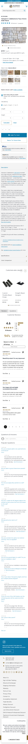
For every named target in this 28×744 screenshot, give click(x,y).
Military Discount (8, 704)
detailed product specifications (12, 250)
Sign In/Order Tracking (9, 680)
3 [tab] (11, 305)
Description (4, 167)
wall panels (17, 172)
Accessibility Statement (10, 699)
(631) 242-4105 (10, 660)
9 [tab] (19, 305)
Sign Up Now (8, 651)
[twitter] (11, 672)
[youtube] (16, 672)
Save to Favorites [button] (14, 140)
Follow (2, 452)
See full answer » (18, 462)
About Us (5, 677)
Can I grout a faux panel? (8, 617)
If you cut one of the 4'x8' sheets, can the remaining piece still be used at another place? (12, 598)
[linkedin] (14, 672)
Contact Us (6, 696)
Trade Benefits (7, 702)
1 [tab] (8, 305)
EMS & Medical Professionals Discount (14, 712)
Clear (15, 123)
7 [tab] (16, 305)
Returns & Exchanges (9, 683)
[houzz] (21, 672)
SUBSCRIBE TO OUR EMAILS (14, 1)
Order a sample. (17, 90)
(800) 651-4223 (10, 658)
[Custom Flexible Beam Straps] (7, 283)
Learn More (8, 150)
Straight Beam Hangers (20, 294)
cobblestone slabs (17, 176)
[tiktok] (19, 672)
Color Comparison (6, 260)
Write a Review (14, 346)
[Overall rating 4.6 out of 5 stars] (5, 23)
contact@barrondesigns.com (14, 663)
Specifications (5, 255)
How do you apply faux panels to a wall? (12, 483)
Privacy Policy (7, 693)
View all (3, 630)
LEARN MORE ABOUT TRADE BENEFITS (14, 2)
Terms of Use (7, 691)
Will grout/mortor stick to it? (9, 520)
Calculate (6, 123)
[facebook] (9, 672)
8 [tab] (18, 305)
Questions (20, 23)
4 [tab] (12, 305)
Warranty (5, 688)
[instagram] (6, 672)
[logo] (14, 6)
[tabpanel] (7, 289)
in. (22, 112)
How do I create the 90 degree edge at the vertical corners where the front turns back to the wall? (13, 502)
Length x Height (7, 105)
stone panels (10, 181)
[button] (5, 464)
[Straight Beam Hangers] (20, 283)
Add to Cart (15, 135)
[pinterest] (4, 672)
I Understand (14, 739)
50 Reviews (14, 23)
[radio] (20, 323)
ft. (10, 112)
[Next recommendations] (25, 270)
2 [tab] (9, 305)
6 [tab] (15, 305)
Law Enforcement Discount (11, 710)
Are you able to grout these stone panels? (13, 468)
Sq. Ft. (16, 105)
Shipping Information (9, 685)
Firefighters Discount (9, 707)
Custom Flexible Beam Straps (7, 295)
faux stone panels (6, 222)
